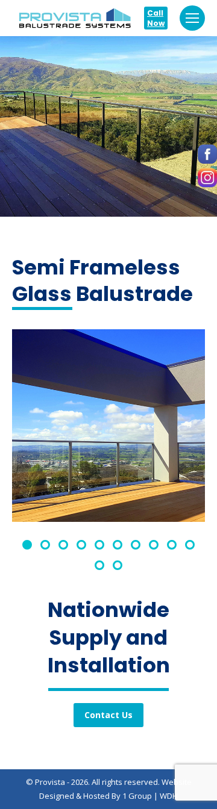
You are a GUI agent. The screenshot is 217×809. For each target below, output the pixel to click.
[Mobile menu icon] (192, 18)
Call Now (156, 18)
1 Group (137, 795)
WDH (169, 795)
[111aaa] (108, 425)
